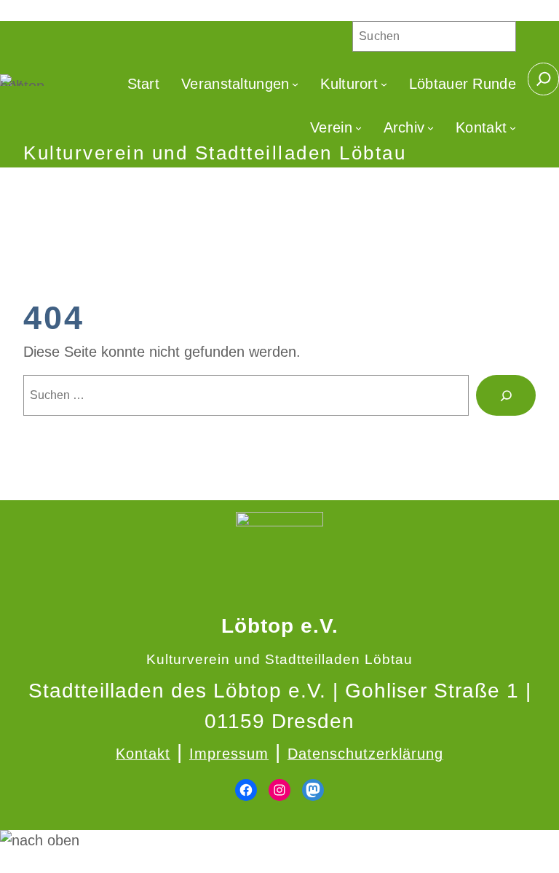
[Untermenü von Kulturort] (384, 84)
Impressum (229, 754)
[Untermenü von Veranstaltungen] (295, 84)
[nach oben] (279, 841)
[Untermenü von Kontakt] (513, 128)
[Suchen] (506, 395)
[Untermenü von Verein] (358, 128)
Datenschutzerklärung (365, 754)
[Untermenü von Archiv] (430, 128)
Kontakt (143, 754)
